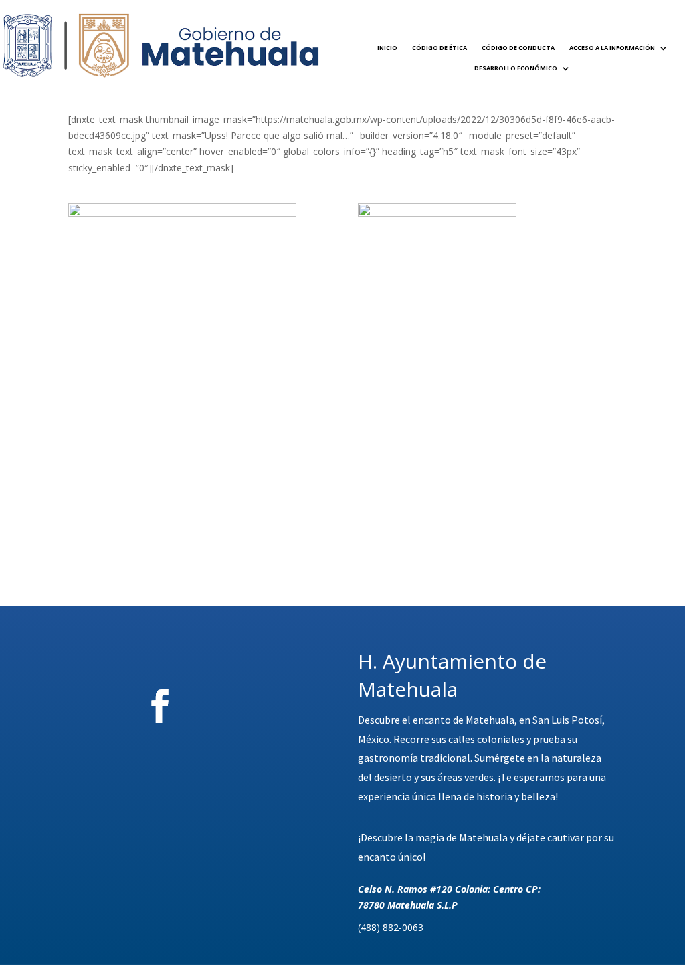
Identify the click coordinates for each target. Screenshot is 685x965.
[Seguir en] (234, 706)
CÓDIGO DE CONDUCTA (518, 47)
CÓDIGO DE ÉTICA (439, 47)
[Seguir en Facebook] (159, 706)
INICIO (387, 47)
